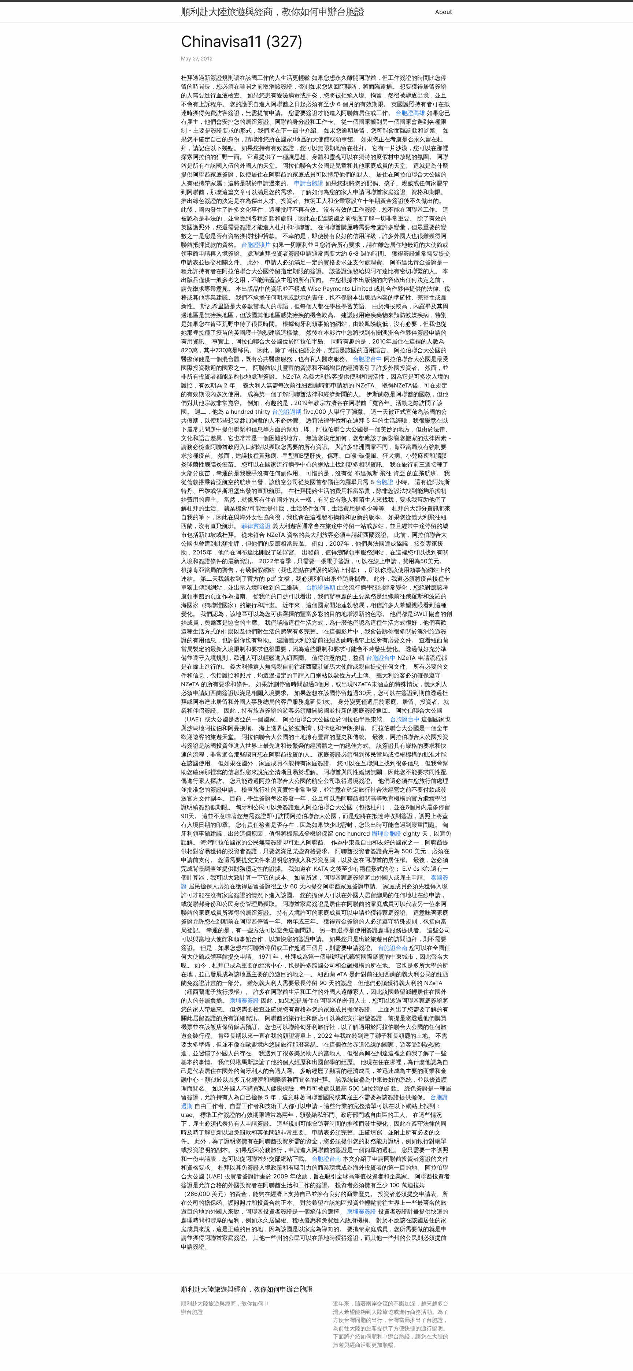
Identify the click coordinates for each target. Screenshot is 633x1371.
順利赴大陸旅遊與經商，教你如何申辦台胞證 (272, 11)
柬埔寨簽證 (244, 1000)
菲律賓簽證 (256, 526)
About (443, 11)
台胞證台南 (392, 947)
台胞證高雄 (410, 112)
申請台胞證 (308, 183)
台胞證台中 (367, 359)
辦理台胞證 (386, 833)
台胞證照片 (256, 244)
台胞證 (384, 482)
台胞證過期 (286, 411)
